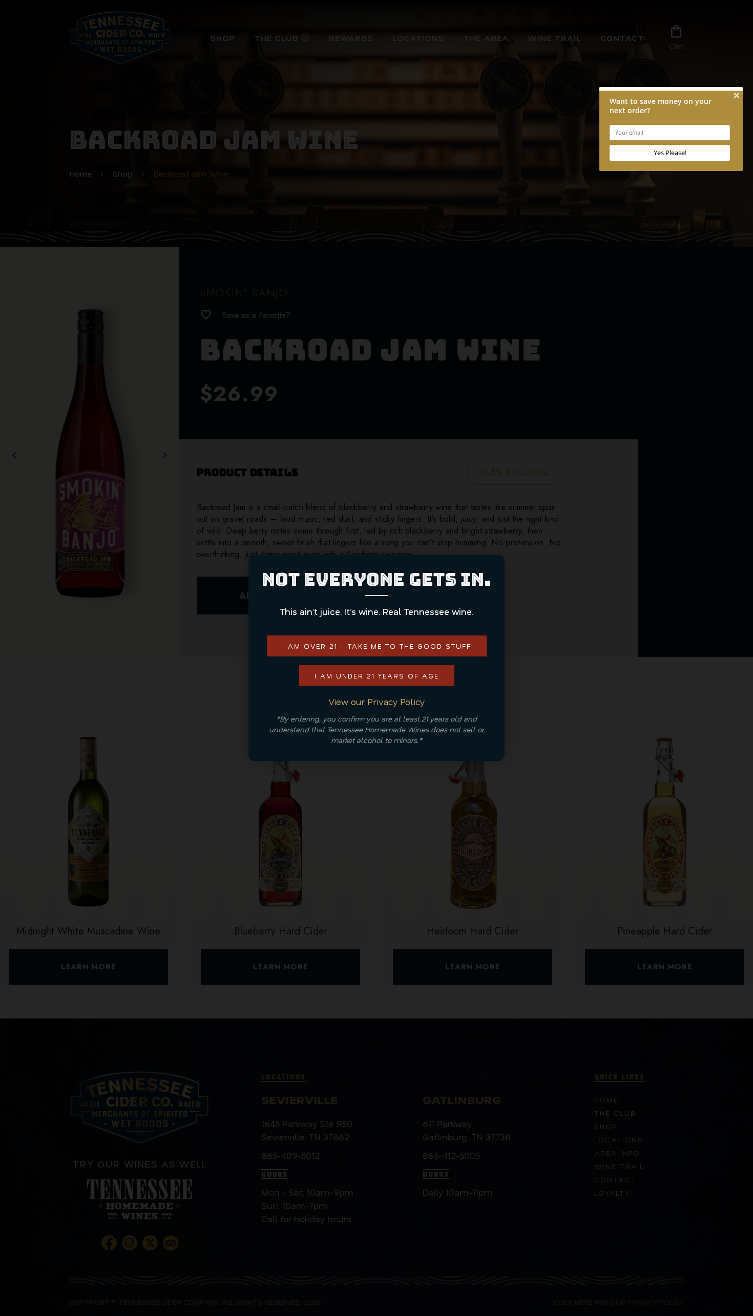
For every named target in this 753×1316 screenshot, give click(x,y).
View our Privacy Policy (376, 701)
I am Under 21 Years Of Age (377, 675)
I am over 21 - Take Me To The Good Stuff (376, 646)
